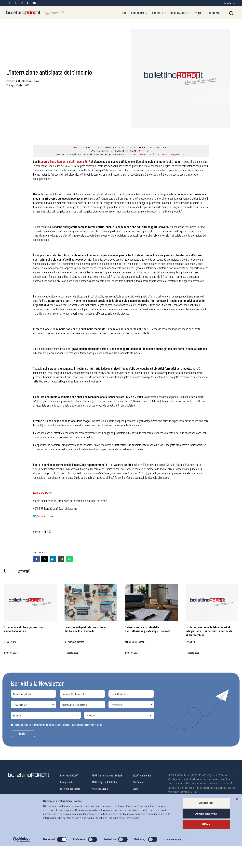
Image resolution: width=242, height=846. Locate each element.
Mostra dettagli (172, 839)
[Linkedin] (28, 3)
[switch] (92, 839)
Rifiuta (206, 824)
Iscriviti (23, 733)
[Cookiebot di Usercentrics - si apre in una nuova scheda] (21, 839)
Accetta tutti (206, 802)
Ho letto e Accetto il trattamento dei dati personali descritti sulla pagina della (58, 724)
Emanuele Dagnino (75, 641)
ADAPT (26, 85)
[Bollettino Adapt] (35, 13)
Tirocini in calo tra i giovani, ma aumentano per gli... (23, 629)
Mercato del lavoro (30, 80)
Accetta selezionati (206, 813)
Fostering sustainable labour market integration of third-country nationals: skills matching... (209, 631)
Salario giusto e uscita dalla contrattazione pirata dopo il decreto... (148, 629)
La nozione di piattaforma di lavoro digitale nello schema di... (86, 629)
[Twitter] (15, 3)
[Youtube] (34, 3)
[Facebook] (9, 3)
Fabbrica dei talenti (134, 154)
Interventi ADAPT (13, 80)
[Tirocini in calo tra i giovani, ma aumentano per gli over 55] (30, 602)
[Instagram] (22, 3)
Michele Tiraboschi (136, 641)
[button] (231, 13)
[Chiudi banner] (237, 799)
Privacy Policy (95, 724)
